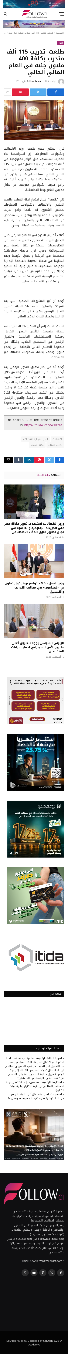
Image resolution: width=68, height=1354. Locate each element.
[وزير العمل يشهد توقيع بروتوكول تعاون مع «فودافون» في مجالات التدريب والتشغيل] (34, 561)
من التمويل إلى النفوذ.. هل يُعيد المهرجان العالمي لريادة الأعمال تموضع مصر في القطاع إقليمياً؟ (34, 1068)
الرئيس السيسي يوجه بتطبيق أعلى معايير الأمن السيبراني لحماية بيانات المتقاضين (37, 647)
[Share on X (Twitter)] (38, 92)
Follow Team (34, 81)
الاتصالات (57, 439)
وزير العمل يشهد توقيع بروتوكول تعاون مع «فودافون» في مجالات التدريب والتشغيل (34, 587)
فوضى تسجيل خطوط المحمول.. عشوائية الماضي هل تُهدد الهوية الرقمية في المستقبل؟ (36, 1076)
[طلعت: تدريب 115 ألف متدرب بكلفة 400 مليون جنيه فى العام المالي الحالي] (34, 120)
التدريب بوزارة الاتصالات (35, 439)
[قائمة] (61, 14)
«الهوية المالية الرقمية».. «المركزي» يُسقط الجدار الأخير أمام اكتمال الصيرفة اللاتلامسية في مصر (34, 1060)
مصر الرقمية (37, 445)
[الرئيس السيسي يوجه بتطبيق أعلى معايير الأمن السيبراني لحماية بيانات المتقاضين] (34, 621)
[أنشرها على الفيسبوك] (55, 92)
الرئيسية (60, 33)
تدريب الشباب (55, 445)
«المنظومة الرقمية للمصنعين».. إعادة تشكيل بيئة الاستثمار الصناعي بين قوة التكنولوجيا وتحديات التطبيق (35, 1086)
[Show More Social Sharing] (7, 92)
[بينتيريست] (20, 92)
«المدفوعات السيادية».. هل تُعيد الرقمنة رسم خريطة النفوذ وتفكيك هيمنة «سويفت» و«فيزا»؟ (36, 1096)
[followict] (34, 14)
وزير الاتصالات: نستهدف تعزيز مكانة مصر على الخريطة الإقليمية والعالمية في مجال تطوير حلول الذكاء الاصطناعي (34, 528)
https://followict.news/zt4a (43, 425)
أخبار (61, 43)
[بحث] (6, 14)
